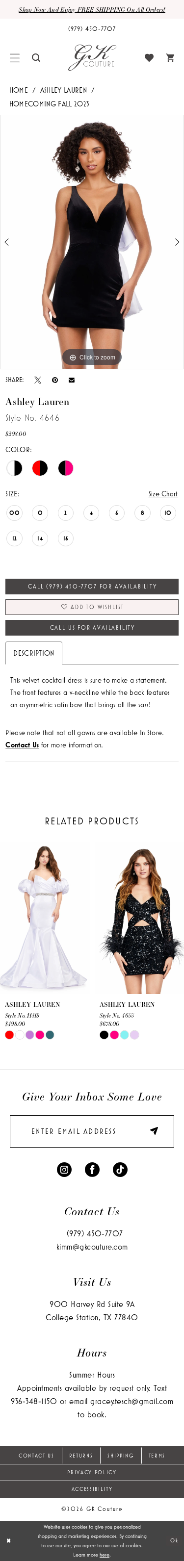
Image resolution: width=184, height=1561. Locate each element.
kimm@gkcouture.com (92, 1246)
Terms (157, 1456)
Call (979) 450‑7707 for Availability (92, 586)
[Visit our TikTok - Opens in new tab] (120, 1168)
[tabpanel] (92, 242)
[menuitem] (15, 58)
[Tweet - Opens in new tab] (38, 379)
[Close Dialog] (8, 1540)
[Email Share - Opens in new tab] (71, 380)
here (104, 1555)
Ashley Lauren (63, 90)
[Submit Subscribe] (150, 1131)
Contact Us (36, 1456)
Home (18, 90)
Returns (81, 1456)
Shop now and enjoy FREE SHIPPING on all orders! (92, 9)
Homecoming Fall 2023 (49, 104)
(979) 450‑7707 (95, 1233)
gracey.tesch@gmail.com (131, 1401)
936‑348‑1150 (34, 1401)
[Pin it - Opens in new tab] (55, 379)
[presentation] (45, 918)
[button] (15, 58)
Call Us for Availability (92, 627)
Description (33, 653)
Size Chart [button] (163, 493)
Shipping (120, 1456)
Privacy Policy (91, 1472)
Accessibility (92, 1489)
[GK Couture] (92, 58)
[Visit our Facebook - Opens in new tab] (92, 1168)
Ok (174, 1540)
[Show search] (36, 57)
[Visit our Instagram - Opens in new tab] (64, 1168)
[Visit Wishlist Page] (149, 57)
